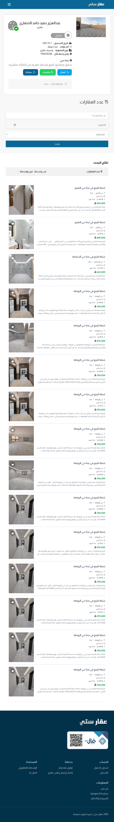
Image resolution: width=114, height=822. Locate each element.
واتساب (46, 72)
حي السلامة (98, 262)
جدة (91, 193)
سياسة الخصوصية (99, 793)
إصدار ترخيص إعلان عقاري (60, 772)
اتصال (62, 72)
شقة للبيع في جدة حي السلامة (88, 256)
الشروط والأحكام (99, 798)
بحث (57, 143)
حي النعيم (99, 193)
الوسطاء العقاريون (27, 767)
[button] (25, 171)
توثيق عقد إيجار (65, 767)
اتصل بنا (33, 772)
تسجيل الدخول (101, 767)
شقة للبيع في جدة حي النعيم (90, 187)
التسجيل (104, 772)
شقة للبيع (99, 196)
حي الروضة (99, 296)
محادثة (29, 72)
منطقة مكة (57, 84)
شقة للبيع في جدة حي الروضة (89, 291)
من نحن (104, 788)
